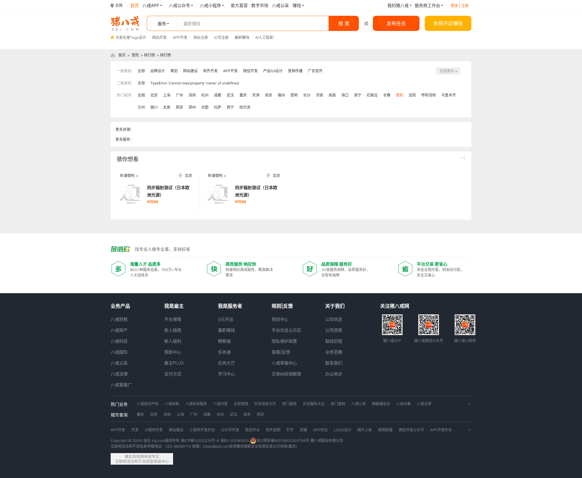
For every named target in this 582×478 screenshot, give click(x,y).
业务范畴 (333, 351)
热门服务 (289, 404)
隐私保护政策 (284, 341)
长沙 (306, 95)
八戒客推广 (121, 384)
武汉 (230, 95)
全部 (141, 71)
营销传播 (295, 71)
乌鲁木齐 (448, 95)
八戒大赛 (403, 404)
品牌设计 (157, 71)
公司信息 (333, 319)
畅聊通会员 (381, 404)
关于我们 (335, 306)
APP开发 (180, 37)
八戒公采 (119, 362)
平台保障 (172, 319)
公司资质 (333, 330)
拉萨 (217, 107)
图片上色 (364, 430)
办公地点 (333, 373)
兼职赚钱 (242, 37)
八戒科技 (119, 341)
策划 (174, 71)
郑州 (192, 107)
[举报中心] (142, 459)
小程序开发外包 (202, 430)
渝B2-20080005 (234, 440)
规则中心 (280, 319)
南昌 (332, 95)
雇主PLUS (174, 362)
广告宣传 (315, 71)
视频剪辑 (385, 430)
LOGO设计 (342, 430)
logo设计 (139, 37)
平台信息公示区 (286, 330)
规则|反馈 (282, 306)
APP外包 (320, 430)
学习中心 (226, 373)
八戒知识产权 (148, 404)
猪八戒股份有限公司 (326, 440)
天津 (255, 95)
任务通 (224, 351)
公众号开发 (230, 430)
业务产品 (120, 306)
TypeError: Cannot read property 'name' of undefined (194, 83)
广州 (179, 95)
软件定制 (273, 430)
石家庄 (372, 95)
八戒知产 (119, 330)
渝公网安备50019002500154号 (282, 440)
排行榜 (149, 55)
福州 (281, 95)
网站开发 (159, 37)
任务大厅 (226, 362)
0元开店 (225, 319)
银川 (154, 107)
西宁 (230, 107)
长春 (386, 95)
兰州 (141, 107)
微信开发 (250, 71)
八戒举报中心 (284, 362)
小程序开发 (154, 430)
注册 (465, 5)
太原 (166, 107)
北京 (154, 95)
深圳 (192, 95)
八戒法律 (119, 373)
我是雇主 (174, 306)
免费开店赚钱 (448, 23)
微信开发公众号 (411, 430)
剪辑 (303, 430)
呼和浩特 (428, 95)
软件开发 (210, 71)
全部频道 (241, 404)
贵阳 (135, 55)
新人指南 (172, 330)
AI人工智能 (264, 37)
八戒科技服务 (196, 404)
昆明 (294, 95)
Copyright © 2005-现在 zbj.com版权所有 (145, 440)
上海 (166, 95)
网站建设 (190, 71)
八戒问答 (220, 404)
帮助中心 (172, 351)
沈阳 (412, 95)
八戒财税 (119, 319)
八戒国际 (119, 351)
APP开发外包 (441, 430)
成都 (217, 95)
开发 (135, 430)
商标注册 (200, 37)
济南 (319, 95)
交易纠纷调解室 (286, 373)
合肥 (205, 107)
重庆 (243, 95)
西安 (179, 107)
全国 (141, 95)
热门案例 (338, 404)
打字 (290, 430)
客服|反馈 (281, 351)
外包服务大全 (314, 404)
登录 (454, 5)
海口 (345, 95)
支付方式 (172, 373)
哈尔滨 (244, 107)
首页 (121, 55)
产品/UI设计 (273, 71)
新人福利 (172, 341)
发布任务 (396, 23)
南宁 (357, 95)
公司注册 (221, 37)
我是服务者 (230, 306)
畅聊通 (224, 341)
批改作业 (252, 430)
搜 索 (344, 23)
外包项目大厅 (265, 404)
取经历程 (333, 341)
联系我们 (333, 362)
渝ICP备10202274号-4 (200, 440)
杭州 (205, 95)
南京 (268, 95)
